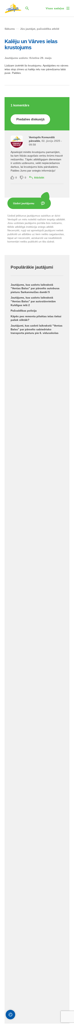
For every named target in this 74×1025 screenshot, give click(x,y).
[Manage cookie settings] (10, 1014)
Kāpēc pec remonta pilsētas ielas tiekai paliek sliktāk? (36, 318)
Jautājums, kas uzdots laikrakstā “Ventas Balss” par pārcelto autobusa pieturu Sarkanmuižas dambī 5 (35, 288)
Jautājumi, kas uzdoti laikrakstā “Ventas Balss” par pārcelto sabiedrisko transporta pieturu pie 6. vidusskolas (36, 329)
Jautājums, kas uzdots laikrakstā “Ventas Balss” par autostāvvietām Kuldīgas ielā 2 (33, 301)
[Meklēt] (27, 8)
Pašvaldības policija (24, 310)
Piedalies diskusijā (30, 119)
